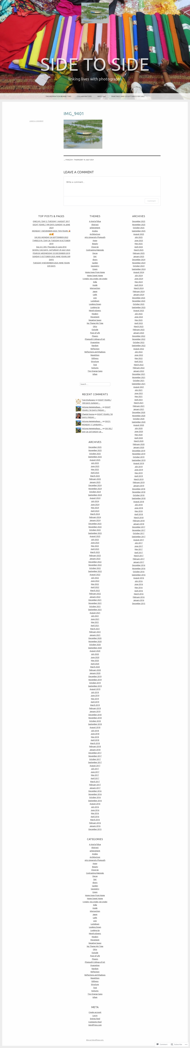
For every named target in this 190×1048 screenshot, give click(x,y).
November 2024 (95, 489)
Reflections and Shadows (94, 352)
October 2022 (95, 568)
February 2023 (95, 556)
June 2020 (95, 657)
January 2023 (95, 559)
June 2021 (95, 619)
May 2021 (95, 622)
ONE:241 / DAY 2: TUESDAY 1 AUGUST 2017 (51, 221)
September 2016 (95, 801)
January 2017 (95, 788)
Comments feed (94, 1022)
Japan (95, 291)
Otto (95, 326)
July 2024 (95, 501)
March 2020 (95, 667)
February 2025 (95, 479)
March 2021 (95, 629)
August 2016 (95, 804)
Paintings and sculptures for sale (128, 96)
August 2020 (95, 651)
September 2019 (95, 686)
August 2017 (95, 766)
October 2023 (95, 530)
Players (95, 336)
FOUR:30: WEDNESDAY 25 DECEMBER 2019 (51, 253)
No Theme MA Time (95, 323)
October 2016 (95, 797)
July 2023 (95, 540)
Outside (95, 330)
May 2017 (95, 775)
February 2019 (95, 708)
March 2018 (95, 743)
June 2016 (95, 810)
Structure (95, 361)
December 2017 (94, 753)
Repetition (94, 355)
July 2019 (95, 692)
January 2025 (95, 482)
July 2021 (95, 616)
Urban (95, 374)
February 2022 (95, 594)
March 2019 (95, 705)
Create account (95, 1012)
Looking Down (95, 304)
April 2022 (95, 587)
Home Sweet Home (95, 276)
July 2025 (95, 463)
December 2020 (94, 638)
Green (94, 269)
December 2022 (94, 562)
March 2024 (95, 514)
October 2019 (95, 683)
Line (95, 298)
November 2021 (95, 603)
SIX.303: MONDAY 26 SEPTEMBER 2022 (51, 237)
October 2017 (95, 759)
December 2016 (94, 791)
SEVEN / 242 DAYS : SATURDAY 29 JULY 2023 (51, 250)
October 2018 (95, 721)
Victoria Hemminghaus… (92, 407)
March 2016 (95, 820)
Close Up (95, 247)
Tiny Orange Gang (95, 371)
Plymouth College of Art (95, 339)
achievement (95, 228)
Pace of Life (95, 333)
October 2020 (95, 645)
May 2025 (95, 469)
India (95, 282)
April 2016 (95, 817)
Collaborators (84, 96)
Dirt (95, 256)
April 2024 (95, 511)
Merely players (95, 311)
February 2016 (95, 823)
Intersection (95, 288)
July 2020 (95, 654)
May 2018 (95, 737)
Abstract (95, 225)
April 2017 (95, 778)
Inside (95, 285)
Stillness (94, 358)
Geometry (95, 266)
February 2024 (95, 517)
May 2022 (95, 584)
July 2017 (95, 769)
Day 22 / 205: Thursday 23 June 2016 (51, 247)
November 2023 (95, 527)
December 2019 (94, 676)
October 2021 (95, 606)
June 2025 (95, 466)
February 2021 (95, 632)
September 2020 (95, 648)
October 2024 (95, 492)
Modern (95, 314)
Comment (151, 201)
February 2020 (95, 670)
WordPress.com (95, 1025)
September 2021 (95, 610)
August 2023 (95, 536)
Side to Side (95, 64)
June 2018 (95, 734)
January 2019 (95, 711)
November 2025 (95, 450)
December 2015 (94, 829)
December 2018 (94, 715)
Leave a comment (36, 121)
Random (95, 346)
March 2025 (95, 476)
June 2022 (95, 581)
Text (95, 365)
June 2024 (95, 505)
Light (95, 295)
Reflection (94, 349)
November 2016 (95, 794)
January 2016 (95, 826)
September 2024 (95, 495)
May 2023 (95, 546)
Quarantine (95, 342)
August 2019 (95, 689)
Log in (94, 1016)
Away (95, 241)
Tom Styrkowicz (88, 400)
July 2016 (95, 807)
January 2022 (95, 597)
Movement (94, 317)
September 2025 (95, 457)
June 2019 (95, 696)
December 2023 (94, 524)
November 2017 (95, 756)
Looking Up (95, 307)
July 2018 (95, 731)
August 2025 (95, 460)
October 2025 (95, 454)
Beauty (95, 244)
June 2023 (95, 543)
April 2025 (95, 473)
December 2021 (94, 600)
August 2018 (95, 727)
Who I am (101, 96)
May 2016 (95, 813)
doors (95, 260)
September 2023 (95, 533)
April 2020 (95, 664)
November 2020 (95, 641)
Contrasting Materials (95, 250)
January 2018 (95, 750)
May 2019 (95, 699)
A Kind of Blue (95, 221)
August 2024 (95, 498)
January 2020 (95, 673)
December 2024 (94, 485)
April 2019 (95, 702)
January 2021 (95, 635)
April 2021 (95, 626)
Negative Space (95, 320)
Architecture (95, 234)
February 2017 (95, 785)
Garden (95, 263)
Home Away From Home (95, 272)
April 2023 (95, 549)
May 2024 (95, 508)
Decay (95, 253)
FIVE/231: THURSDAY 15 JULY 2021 (80, 160)
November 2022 (95, 565)
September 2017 (95, 762)
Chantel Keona (88, 414)
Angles (95, 231)
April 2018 (95, 740)
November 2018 (95, 718)
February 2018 (95, 746)
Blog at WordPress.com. (95, 1040)
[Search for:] (95, 384)
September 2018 (95, 724)
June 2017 (95, 772)
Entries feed (95, 1019)
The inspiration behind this (58, 96)
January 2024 (95, 520)
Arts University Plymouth (95, 237)
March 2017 (95, 782)
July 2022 (95, 578)
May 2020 (95, 661)
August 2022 (95, 575)
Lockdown (95, 301)
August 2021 (95, 613)
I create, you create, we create (95, 279)
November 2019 (95, 680)
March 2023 (95, 552)
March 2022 (95, 591)
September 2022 (95, 571)
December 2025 (94, 447)
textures (94, 368)
